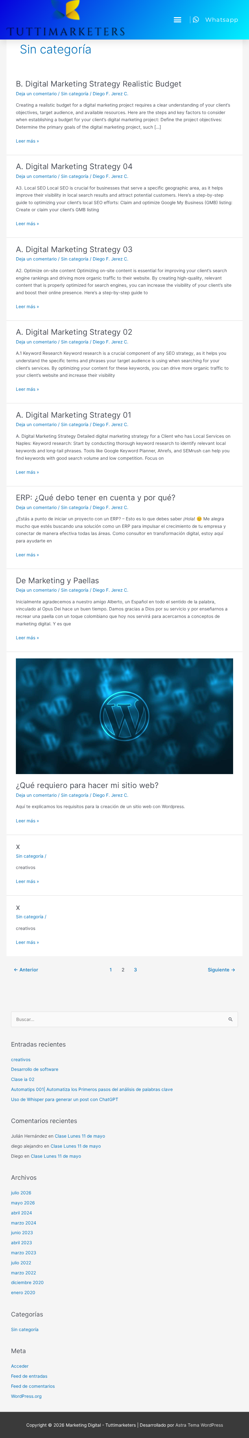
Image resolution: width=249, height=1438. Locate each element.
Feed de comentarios (33, 1386)
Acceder (20, 1366)
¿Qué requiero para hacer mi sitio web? (87, 785)
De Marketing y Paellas (57, 580)
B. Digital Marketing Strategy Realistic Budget (99, 83)
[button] (178, 20)
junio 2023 (22, 1232)
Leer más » (27, 140)
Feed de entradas (29, 1376)
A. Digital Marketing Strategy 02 (74, 332)
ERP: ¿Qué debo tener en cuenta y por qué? (95, 497)
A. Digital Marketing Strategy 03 (74, 249)
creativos (20, 1059)
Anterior (26, 970)
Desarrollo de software (34, 1069)
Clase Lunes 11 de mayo (80, 1136)
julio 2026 (21, 1192)
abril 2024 (21, 1212)
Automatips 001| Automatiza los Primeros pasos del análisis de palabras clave (92, 1089)
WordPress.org (26, 1396)
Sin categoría (75, 93)
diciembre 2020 (27, 1282)
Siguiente (221, 970)
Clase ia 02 (22, 1079)
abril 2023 (21, 1242)
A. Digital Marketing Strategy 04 (74, 166)
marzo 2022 (23, 1272)
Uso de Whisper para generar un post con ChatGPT (64, 1099)
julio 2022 (21, 1262)
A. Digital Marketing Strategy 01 (73, 415)
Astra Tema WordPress (199, 1425)
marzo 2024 (23, 1222)
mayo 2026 (23, 1202)
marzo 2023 (23, 1252)
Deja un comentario (36, 93)
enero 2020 (23, 1292)
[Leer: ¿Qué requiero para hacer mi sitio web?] (124, 715)
